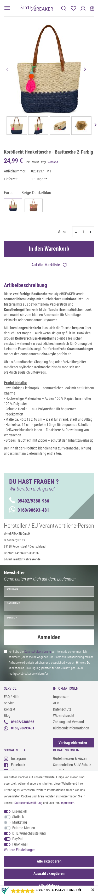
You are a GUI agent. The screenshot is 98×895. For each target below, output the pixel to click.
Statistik (18, 817)
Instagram (18, 758)
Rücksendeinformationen (71, 728)
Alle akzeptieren (49, 861)
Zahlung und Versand (68, 722)
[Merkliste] (73, 8)
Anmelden (49, 637)
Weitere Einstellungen (20, 850)
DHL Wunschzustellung (29, 833)
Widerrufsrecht (63, 715)
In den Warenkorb (49, 248)
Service (9, 703)
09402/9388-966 (33, 501)
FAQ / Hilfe (11, 697)
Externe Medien (23, 828)
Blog (7, 715)
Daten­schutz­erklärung (28, 803)
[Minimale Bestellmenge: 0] (75, 232)
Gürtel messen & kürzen (70, 758)
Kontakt (9, 709)
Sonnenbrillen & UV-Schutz (72, 765)
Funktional (19, 844)
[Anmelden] (82, 8)
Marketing (19, 822)
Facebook (18, 765)
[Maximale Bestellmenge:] (90, 232)
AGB (56, 703)
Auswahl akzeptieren (49, 873)
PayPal (17, 839)
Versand (53, 162)
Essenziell (19, 811)
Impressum (61, 697)
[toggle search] (63, 8)
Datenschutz (62, 709)
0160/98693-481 (33, 510)
